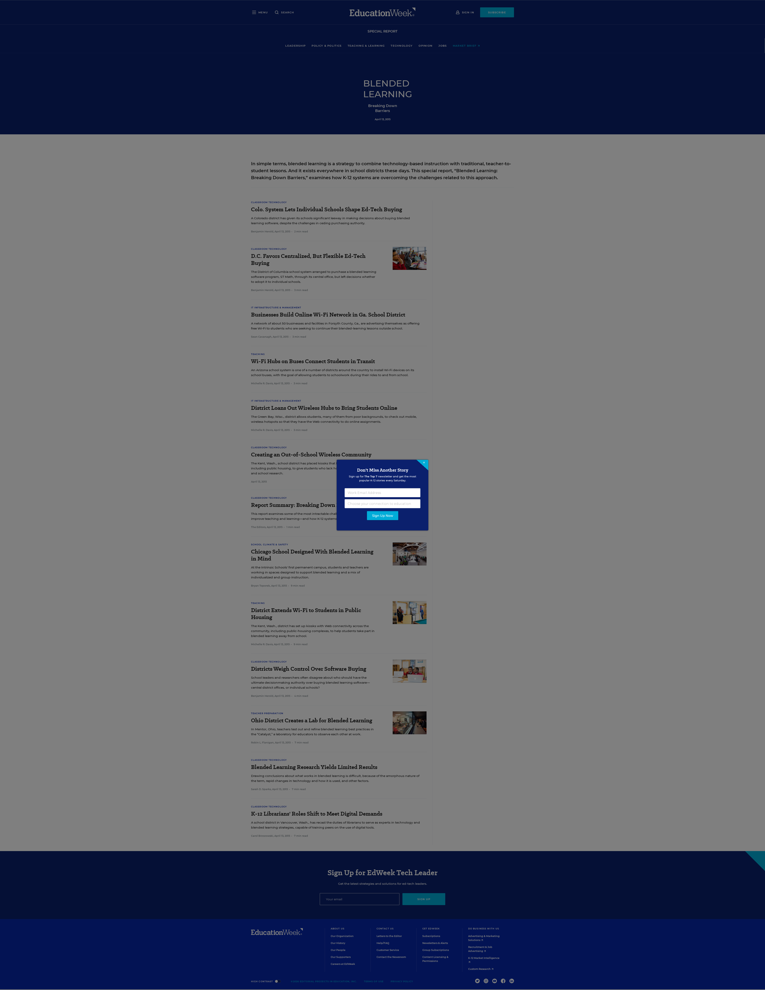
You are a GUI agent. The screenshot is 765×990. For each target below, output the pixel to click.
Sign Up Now (382, 515)
